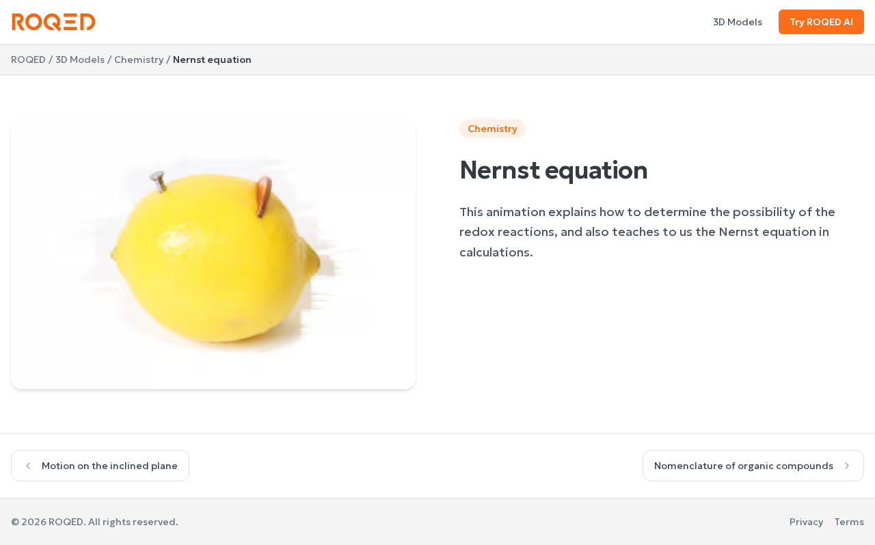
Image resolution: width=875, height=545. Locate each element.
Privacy (806, 522)
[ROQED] (53, 22)
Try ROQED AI (821, 22)
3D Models (737, 22)
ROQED (28, 59)
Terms (849, 522)
